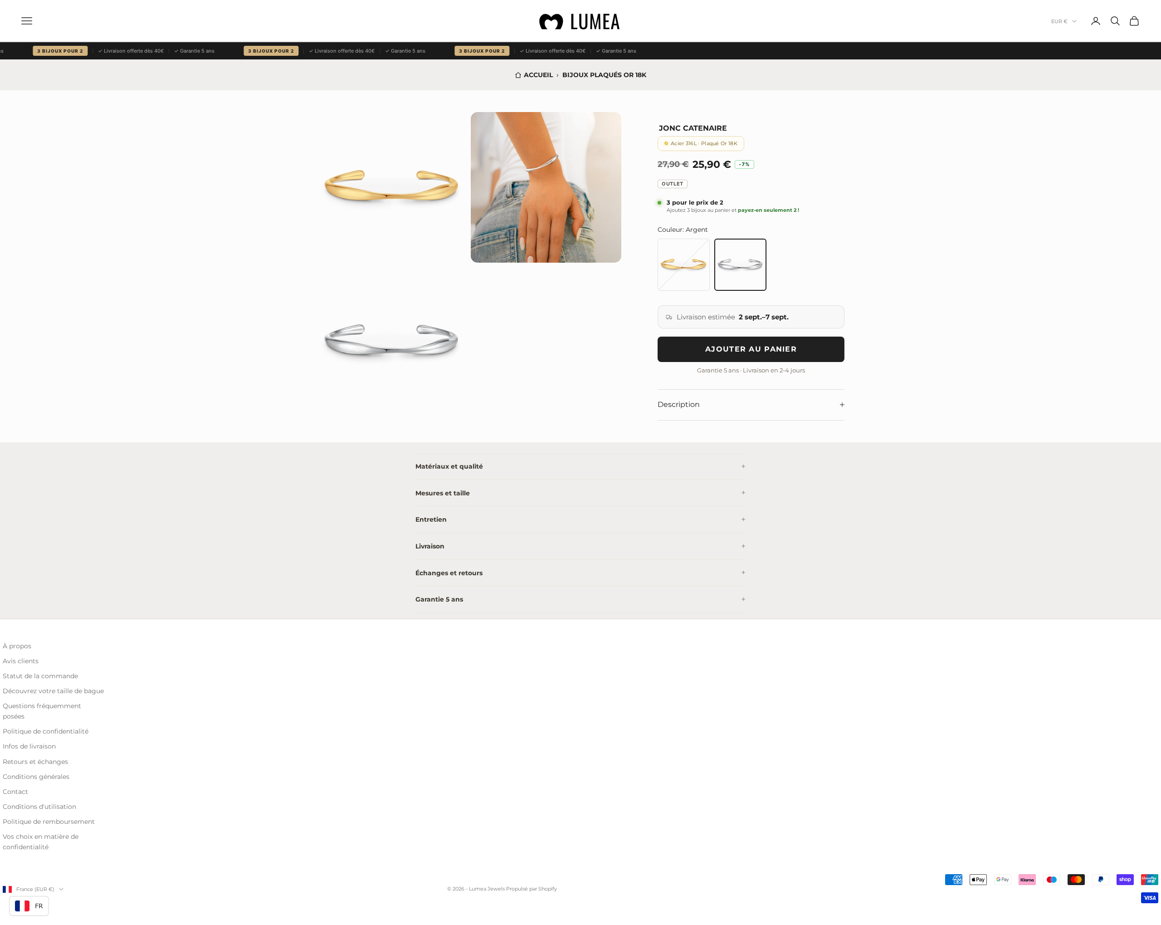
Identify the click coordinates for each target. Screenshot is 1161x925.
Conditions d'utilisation (39, 807)
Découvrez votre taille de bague (53, 691)
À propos (17, 646)
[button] (392, 187)
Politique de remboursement (49, 821)
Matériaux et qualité (449, 466)
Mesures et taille (442, 493)
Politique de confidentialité (45, 731)
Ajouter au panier (751, 349)
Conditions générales (36, 777)
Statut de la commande (40, 676)
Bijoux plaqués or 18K (604, 75)
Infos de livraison (29, 746)
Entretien (431, 519)
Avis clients (21, 661)
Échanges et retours (449, 573)
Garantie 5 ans (439, 599)
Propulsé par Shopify (531, 889)
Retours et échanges (35, 762)
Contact (15, 792)
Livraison (429, 546)
